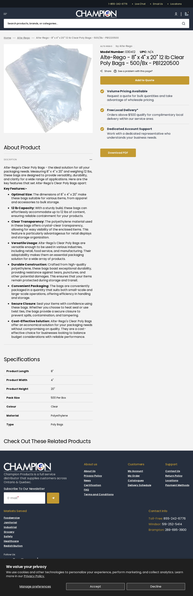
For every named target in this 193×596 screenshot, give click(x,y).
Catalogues (136, 480)
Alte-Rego (23, 38)
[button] (5, 14)
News (87, 480)
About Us (89, 471)
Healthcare (11, 541)
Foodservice (12, 518)
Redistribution (13, 546)
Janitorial (10, 522)
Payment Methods (177, 485)
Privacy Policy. (34, 576)
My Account (135, 471)
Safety (8, 536)
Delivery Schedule (139, 485)
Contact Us (172, 471)
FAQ (86, 489)
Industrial (10, 527)
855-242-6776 (175, 518)
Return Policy (173, 476)
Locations (176, 3)
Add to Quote (144, 80)
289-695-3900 (175, 530)
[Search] (184, 23)
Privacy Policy (93, 476)
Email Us (158, 3)
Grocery (9, 532)
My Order (134, 476)
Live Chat (140, 3)
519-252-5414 (171, 524)
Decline (155, 586)
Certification (92, 485)
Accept (95, 586)
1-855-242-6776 (117, 3)
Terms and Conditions (98, 494)
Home (7, 38)
